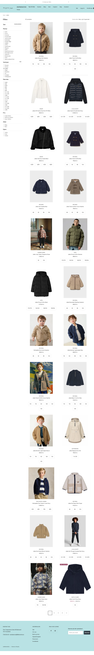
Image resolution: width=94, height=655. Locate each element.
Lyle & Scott (7, 46)
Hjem (4, 15)
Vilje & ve (7, 54)
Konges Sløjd (8, 41)
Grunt (6, 33)
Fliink (6, 57)
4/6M (6, 82)
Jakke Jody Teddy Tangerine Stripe (41, 254)
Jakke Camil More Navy (75, 599)
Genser (6, 67)
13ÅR (6, 105)
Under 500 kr (8, 116)
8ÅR (6, 90)
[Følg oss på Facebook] (51, 631)
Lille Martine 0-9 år (21, 7)
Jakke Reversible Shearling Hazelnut (75, 302)
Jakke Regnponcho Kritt (75, 450)
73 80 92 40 (6, 634)
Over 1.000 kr (8, 119)
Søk (77, 8)
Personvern (35, 639)
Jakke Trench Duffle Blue (75, 58)
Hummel (7, 35)
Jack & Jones (8, 38)
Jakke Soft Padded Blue (41, 206)
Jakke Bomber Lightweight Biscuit (41, 450)
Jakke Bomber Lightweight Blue (75, 350)
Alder (4, 122)
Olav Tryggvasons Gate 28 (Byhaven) (12, 629)
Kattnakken (7, 40)
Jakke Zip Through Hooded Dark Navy (75, 551)
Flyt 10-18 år (32, 7)
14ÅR (6, 109)
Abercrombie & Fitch (9, 59)
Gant (6, 31)
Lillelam (6, 43)
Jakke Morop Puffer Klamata (75, 254)
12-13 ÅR (7, 98)
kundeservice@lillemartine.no (17, 634)
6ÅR (6, 87)
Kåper (6, 70)
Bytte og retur (35, 634)
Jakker (6, 68)
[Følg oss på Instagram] (55, 631)
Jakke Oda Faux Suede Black (41, 158)
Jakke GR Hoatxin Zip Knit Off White (41, 110)
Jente (6, 132)
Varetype (6, 62)
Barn (49, 7)
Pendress (7, 71)
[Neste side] (66, 613)
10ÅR (6, 95)
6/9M (6, 85)
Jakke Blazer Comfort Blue (75, 398)
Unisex (6, 135)
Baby (45, 7)
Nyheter (39, 7)
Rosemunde (8, 56)
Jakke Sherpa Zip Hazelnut (41, 58)
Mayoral (7, 48)
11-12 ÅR (7, 97)
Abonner (87, 632)
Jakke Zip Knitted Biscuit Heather (41, 551)
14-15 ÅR (7, 106)
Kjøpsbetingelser (36, 636)
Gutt (6, 134)
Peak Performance (9, 51)
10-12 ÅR (7, 93)
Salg (61, 7)
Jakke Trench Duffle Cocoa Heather (75, 206)
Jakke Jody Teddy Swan (41, 599)
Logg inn (82, 8)
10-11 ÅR (7, 92)
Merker (18, 9)
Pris (4, 113)
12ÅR (6, 101)
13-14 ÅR (7, 103)
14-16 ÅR (7, 108)
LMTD (6, 44)
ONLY (6, 49)
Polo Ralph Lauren (9, 52)
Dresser (7, 65)
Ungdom (55, 7)
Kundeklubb (35, 641)
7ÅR (6, 89)
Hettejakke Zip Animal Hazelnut (41, 350)
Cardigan (7, 75)
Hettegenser (8, 76)
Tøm (20, 61)
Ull (5, 73)
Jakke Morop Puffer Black (41, 302)
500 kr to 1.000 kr (9, 117)
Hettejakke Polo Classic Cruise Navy (41, 503)
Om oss (34, 632)
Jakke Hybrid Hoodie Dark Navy (75, 110)
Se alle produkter (17, 24)
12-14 (6, 100)
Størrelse (5, 79)
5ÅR (6, 84)
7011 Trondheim (7, 631)
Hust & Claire (8, 36)
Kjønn (4, 129)
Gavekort (66, 7)
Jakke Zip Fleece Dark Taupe (75, 503)
